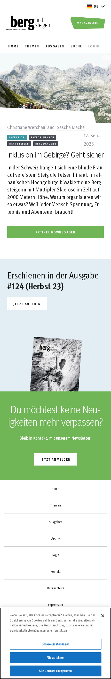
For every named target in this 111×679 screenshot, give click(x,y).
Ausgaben (55, 521)
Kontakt (56, 571)
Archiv (55, 538)
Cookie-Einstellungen (55, 644)
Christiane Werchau (26, 127)
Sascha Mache (71, 127)
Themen (55, 505)
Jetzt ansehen (27, 303)
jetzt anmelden (55, 459)
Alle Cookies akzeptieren (55, 670)
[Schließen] (102, 615)
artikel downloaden (56, 232)
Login (55, 555)
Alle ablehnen (56, 657)
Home (55, 488)
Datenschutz (55, 588)
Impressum (55, 604)
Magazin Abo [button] (88, 22)
